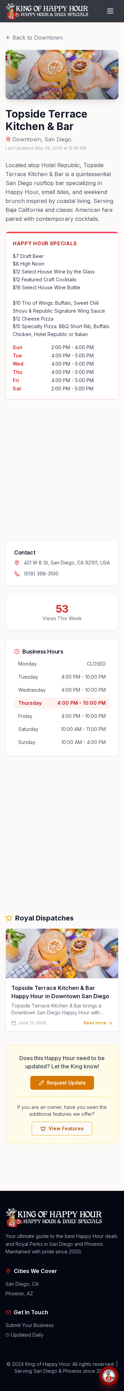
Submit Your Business (30, 1325)
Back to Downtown (37, 37)
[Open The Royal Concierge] (108, 1375)
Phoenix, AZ (19, 1293)
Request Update (66, 1083)
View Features (66, 1128)
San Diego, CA (22, 1284)
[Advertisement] (62, 469)
